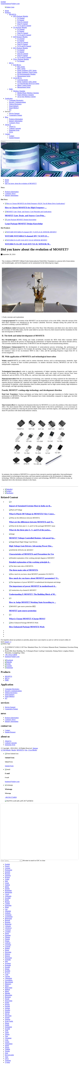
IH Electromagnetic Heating (26, 74)
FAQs (11, 132)
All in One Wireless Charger (26, 96)
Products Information (16, 119)
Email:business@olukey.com (10, 3)
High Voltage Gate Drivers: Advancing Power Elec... (31, 546)
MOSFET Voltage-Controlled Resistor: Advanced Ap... (32, 538)
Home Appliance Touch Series (27, 72)
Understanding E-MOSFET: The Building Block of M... (32, 594)
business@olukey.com (12, 656)
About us (8, 125)
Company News (14, 123)
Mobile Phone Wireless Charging (28, 93)
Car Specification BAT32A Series (28, 83)
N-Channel (20, 18)
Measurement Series (23, 76)
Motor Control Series (24, 85)
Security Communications (17, 102)
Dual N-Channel (22, 22)
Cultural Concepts (15, 128)
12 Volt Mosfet (5, 750)
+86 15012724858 (11, 655)
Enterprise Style (14, 130)
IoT (10, 110)
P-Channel (20, 20)
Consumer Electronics (16, 100)
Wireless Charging (19, 91)
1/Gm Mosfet (32, 750)
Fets (26, 750)
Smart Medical (14, 108)
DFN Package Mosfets (20, 16)
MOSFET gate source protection (22, 611)
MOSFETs (12, 14)
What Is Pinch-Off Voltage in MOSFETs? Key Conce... (32, 514)
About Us (12, 126)
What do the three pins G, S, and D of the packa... (30, 530)
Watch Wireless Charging (25, 95)
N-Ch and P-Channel (24, 25)
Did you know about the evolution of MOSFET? (21, 183)
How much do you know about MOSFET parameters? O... (34, 578)
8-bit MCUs (17, 65)
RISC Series (21, 68)
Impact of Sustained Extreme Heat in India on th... (30, 506)
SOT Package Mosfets (20, 48)
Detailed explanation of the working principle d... (29, 562)
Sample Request (14, 138)
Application (9, 98)
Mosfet (13, 750)
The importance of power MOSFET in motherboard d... (32, 586)
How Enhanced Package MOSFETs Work (27, 627)
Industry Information (15, 121)
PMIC (11, 89)
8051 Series (21, 67)
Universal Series (22, 80)
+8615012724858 (11, 797)
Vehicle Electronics (15, 104)
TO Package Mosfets (20, 27)
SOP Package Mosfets (20, 37)
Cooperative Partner (15, 115)
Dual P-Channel (22, 24)
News (7, 182)
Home (7, 11)
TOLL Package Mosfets (21, 59)
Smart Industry (14, 106)
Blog (6, 117)
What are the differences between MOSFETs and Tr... (31, 522)
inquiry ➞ (8, 642)
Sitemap (35, 748)
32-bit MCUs (17, 78)
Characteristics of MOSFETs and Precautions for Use (31, 554)
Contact (7, 134)
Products (8, 12)
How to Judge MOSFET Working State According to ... (32, 602)
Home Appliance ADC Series (27, 70)
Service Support (14, 113)
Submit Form (9, 766)
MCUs (11, 63)
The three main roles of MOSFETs (23, 570)
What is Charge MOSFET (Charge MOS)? (27, 619)
